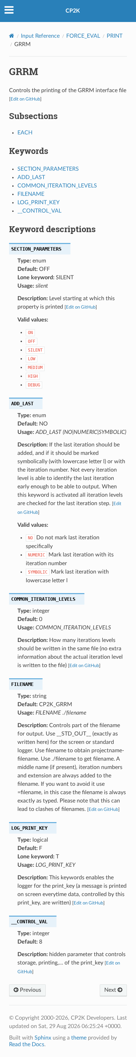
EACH (24, 132)
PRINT (114, 36)
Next (111, 990)
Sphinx (43, 1038)
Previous (29, 990)
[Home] (11, 36)
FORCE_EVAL (83, 36)
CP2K (73, 11)
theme (78, 1038)
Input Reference (40, 36)
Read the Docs (26, 1044)
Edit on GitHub (25, 99)
